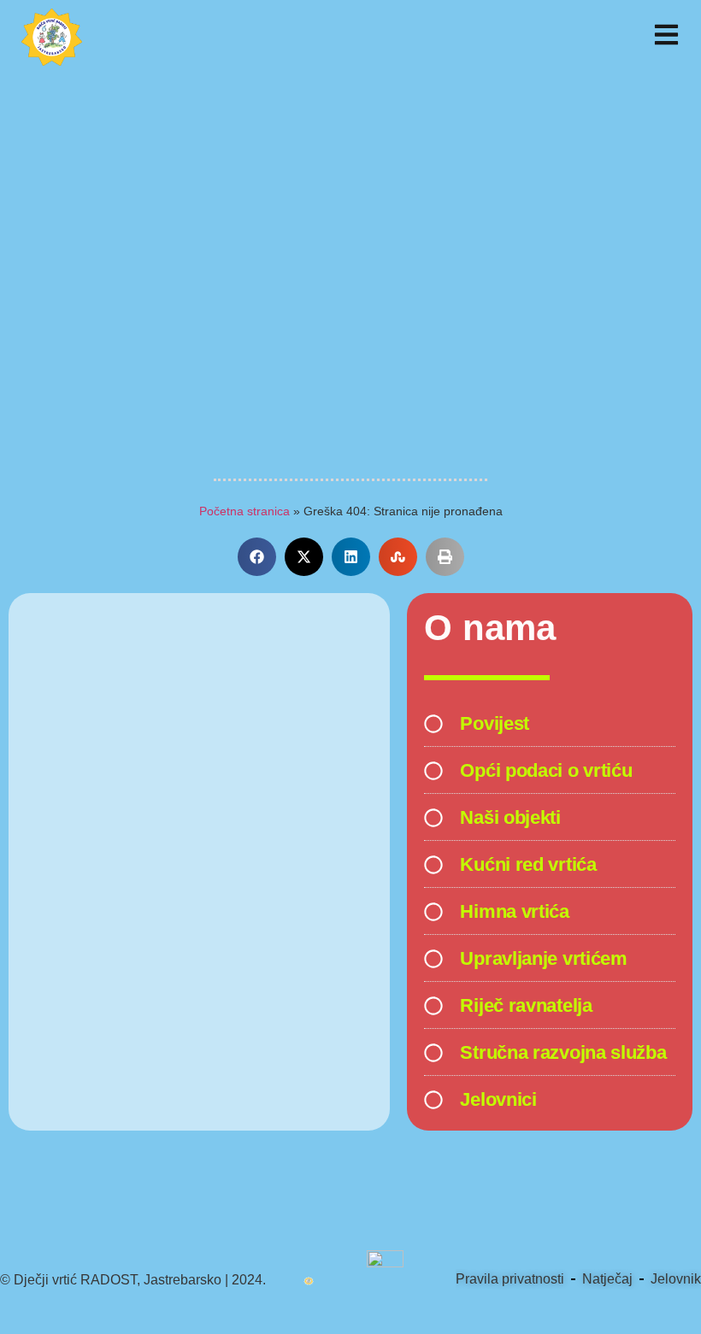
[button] (257, 557)
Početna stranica (244, 511)
